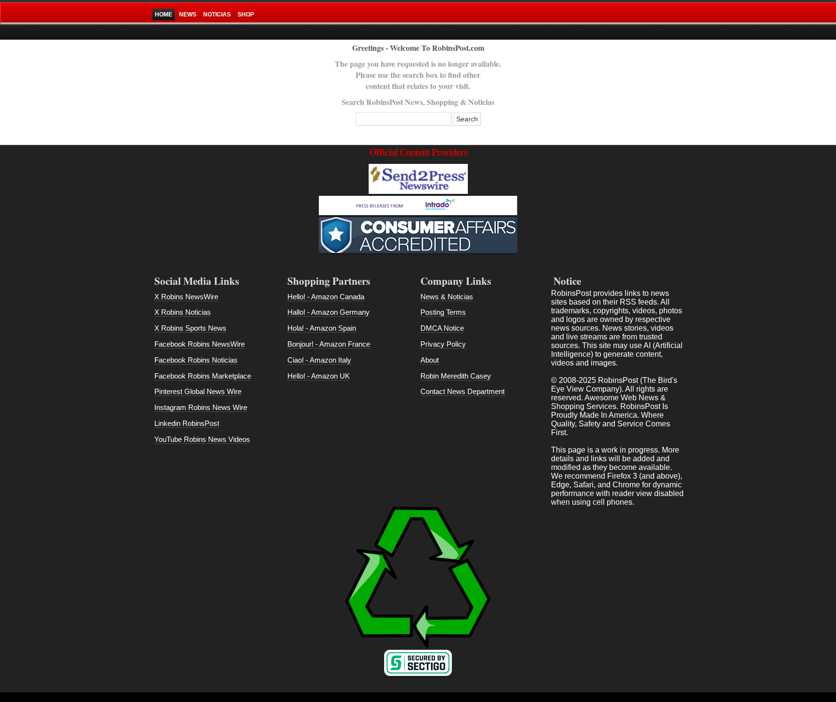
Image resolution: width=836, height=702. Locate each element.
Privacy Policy (443, 344)
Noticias (217, 14)
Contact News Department (462, 391)
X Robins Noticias (182, 312)
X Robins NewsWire (186, 296)
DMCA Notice (442, 328)
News (187, 14)
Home (163, 14)
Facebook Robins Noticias (196, 360)
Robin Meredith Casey (455, 376)
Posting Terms (443, 312)
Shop (246, 14)
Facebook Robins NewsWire (199, 344)
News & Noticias (446, 296)
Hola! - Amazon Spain (321, 328)
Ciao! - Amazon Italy (319, 360)
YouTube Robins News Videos (202, 439)
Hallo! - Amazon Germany (328, 312)
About (429, 360)
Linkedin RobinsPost (186, 423)
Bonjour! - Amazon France (328, 344)
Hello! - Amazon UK (318, 376)
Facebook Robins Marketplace (202, 376)
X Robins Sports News (190, 328)
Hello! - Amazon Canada (325, 296)
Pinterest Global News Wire (197, 391)
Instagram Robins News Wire (200, 407)
